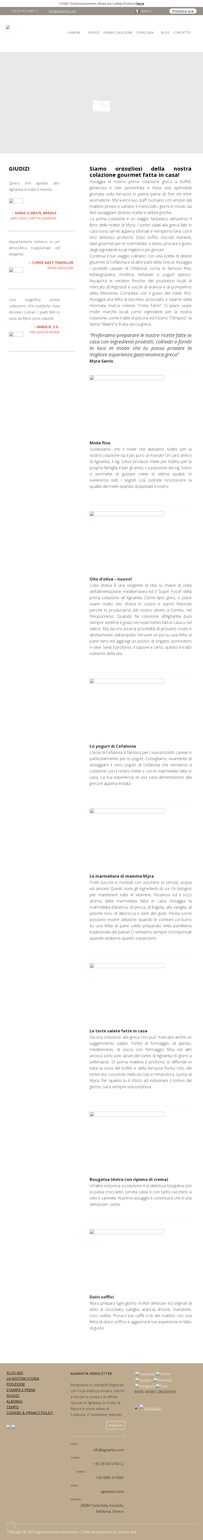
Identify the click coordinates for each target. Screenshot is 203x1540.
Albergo (14, 1401)
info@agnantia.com (62, 11)
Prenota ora (183, 11)
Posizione (15, 1384)
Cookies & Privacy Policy (29, 1412)
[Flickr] (161, 1386)
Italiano (146, 11)
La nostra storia (22, 1378)
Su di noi (14, 1372)
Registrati (115, 1425)
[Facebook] (145, 1374)
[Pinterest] (162, 1380)
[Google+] (144, 1380)
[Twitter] (163, 1374)
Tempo (12, 1407)
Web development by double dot (109, 1532)
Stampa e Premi (20, 1389)
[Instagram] (145, 1386)
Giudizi (12, 1395)
